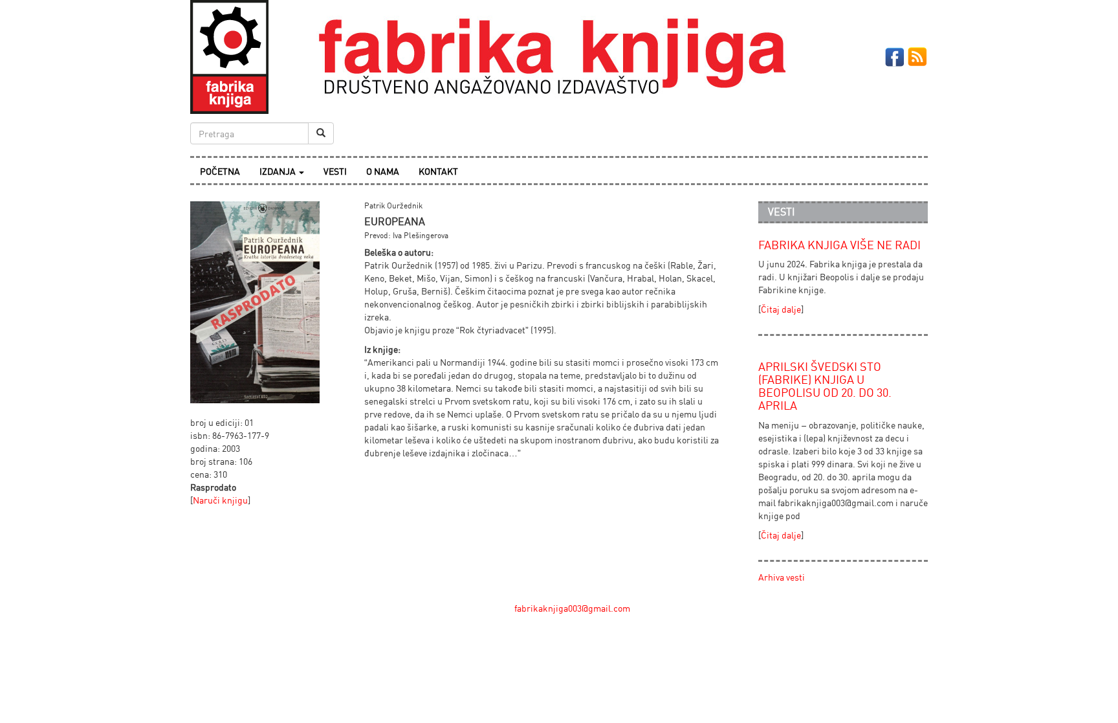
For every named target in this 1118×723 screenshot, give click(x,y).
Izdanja (278, 171)
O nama (382, 171)
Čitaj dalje (781, 309)
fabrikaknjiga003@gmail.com (572, 608)
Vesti (335, 171)
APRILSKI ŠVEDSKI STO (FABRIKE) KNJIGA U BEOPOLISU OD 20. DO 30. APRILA (825, 385)
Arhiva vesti (781, 577)
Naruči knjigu (220, 500)
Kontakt (438, 171)
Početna (220, 171)
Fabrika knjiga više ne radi (839, 245)
